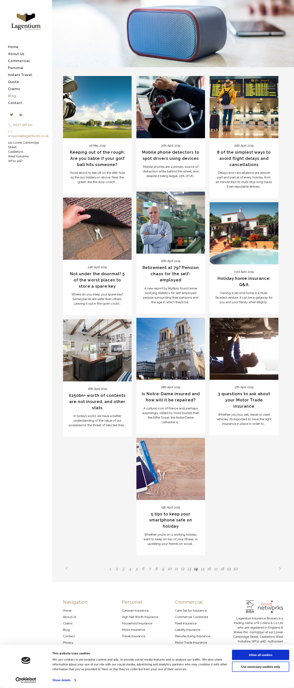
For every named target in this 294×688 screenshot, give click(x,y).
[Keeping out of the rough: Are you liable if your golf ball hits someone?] (97, 107)
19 (229, 568)
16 (209, 568)
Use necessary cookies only (260, 666)
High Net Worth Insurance (140, 617)
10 (170, 568)
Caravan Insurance (135, 610)
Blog (66, 630)
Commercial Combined (191, 617)
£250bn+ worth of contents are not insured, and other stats (97, 401)
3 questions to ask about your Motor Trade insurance (244, 400)
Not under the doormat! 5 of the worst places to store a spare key (97, 280)
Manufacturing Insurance (192, 636)
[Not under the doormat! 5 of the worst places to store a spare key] (97, 229)
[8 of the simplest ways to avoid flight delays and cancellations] (244, 107)
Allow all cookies (260, 655)
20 (235, 568)
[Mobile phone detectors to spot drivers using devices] (170, 107)
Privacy (68, 642)
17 (216, 568)
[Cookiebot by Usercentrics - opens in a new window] (25, 680)
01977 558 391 (22, 125)
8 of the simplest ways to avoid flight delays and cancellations (244, 158)
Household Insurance (137, 623)
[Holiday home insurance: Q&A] (244, 233)
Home (67, 610)
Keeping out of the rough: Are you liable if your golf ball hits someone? (97, 158)
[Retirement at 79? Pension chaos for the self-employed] (170, 223)
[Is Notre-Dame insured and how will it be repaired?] (170, 349)
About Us (69, 617)
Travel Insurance (133, 636)
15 (202, 568)
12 (183, 568)
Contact (69, 636)
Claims (67, 623)
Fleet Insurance (186, 623)
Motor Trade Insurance (191, 642)
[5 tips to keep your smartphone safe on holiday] (170, 469)
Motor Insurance (133, 630)
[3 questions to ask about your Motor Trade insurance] (244, 349)
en (10, 136)
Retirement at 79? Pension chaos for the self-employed (170, 273)
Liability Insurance (187, 630)
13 (189, 568)
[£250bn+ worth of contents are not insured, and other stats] (97, 350)
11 (176, 568)
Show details (61, 680)
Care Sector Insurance (191, 610)
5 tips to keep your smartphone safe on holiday (170, 520)
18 (222, 568)
